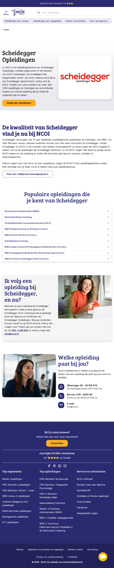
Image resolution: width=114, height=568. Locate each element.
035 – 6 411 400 (20, 330)
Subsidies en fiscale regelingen (93, 496)
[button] (102, 556)
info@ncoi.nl (11, 333)
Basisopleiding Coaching (52, 503)
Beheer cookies (75, 549)
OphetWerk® (83, 490)
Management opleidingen (15, 516)
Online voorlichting (75, 21)
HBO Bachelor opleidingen (16, 484)
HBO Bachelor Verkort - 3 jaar (18, 490)
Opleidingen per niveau (16, 21)
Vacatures (82, 507)
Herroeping (92, 549)
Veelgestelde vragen (87, 513)
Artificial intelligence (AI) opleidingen (15, 503)
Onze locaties (84, 501)
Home (6, 30)
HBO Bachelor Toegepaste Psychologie (53, 486)
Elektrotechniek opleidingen (16, 511)
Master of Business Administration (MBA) (50, 510)
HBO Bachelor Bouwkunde (53, 479)
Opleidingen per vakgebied (47, 21)
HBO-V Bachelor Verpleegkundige (48, 495)
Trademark (73, 557)
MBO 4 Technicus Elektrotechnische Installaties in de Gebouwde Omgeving (56, 527)
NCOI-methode (85, 479)
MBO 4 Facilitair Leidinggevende (56, 517)
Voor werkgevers (99, 21)
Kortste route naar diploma (91, 484)
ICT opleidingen (10, 522)
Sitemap (19, 549)
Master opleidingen (12, 479)
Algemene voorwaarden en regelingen (46, 549)
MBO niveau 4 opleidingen (16, 496)
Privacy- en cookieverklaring (50, 557)
